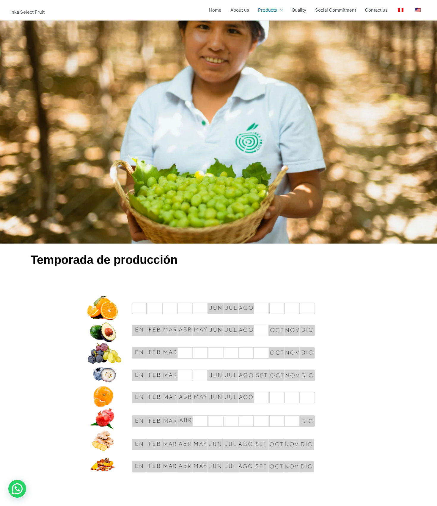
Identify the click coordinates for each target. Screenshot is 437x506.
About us (239, 10)
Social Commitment (335, 10)
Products (267, 10)
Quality (299, 10)
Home (215, 10)
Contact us (376, 10)
